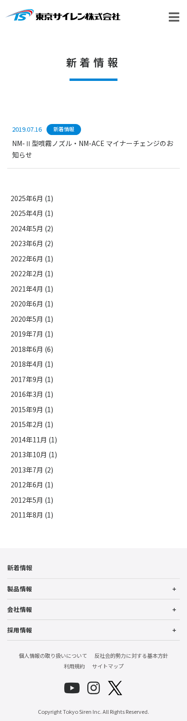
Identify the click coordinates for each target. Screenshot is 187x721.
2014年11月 (29, 439)
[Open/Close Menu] (173, 17)
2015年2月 (27, 424)
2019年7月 (27, 333)
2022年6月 (27, 258)
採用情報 (19, 629)
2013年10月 (29, 454)
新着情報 (19, 567)
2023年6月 (27, 243)
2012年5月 (27, 500)
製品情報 (19, 588)
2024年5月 (27, 228)
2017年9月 (27, 379)
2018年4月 (27, 364)
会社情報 (19, 609)
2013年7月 (27, 469)
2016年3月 (27, 394)
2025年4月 (27, 213)
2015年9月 (27, 409)
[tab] (93, 589)
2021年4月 (27, 288)
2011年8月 (27, 514)
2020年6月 (27, 303)
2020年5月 (27, 319)
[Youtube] (72, 688)
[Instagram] (93, 688)
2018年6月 (27, 349)
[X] (115, 688)
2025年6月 (27, 198)
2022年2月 (27, 273)
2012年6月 (27, 484)
